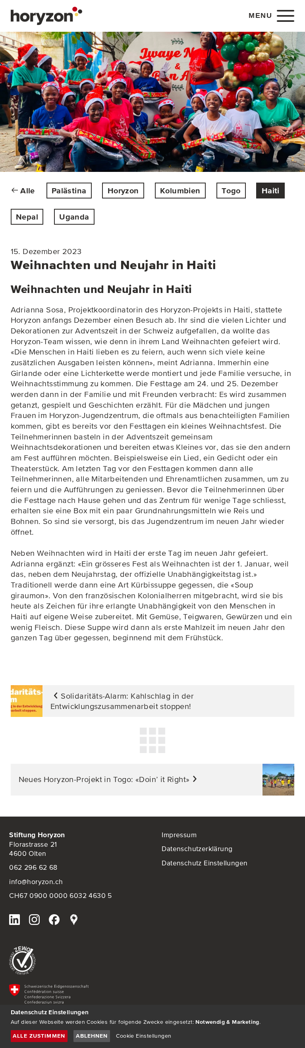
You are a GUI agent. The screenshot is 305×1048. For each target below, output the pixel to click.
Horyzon (123, 190)
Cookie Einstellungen (143, 1036)
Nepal (27, 216)
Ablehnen (92, 1036)
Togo (231, 190)
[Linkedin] (14, 920)
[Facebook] (54, 920)
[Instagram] (34, 920)
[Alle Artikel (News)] (152, 740)
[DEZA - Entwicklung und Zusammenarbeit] (76, 1001)
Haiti (271, 190)
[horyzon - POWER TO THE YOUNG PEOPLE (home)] (46, 16)
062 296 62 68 (33, 867)
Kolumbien (180, 190)
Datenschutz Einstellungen (204, 863)
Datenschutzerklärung (197, 849)
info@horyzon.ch (36, 882)
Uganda (74, 216)
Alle (27, 190)
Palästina (69, 190)
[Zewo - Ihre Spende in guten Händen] (76, 960)
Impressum (179, 835)
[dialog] (152, 1026)
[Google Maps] (74, 920)
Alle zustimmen (39, 1036)
